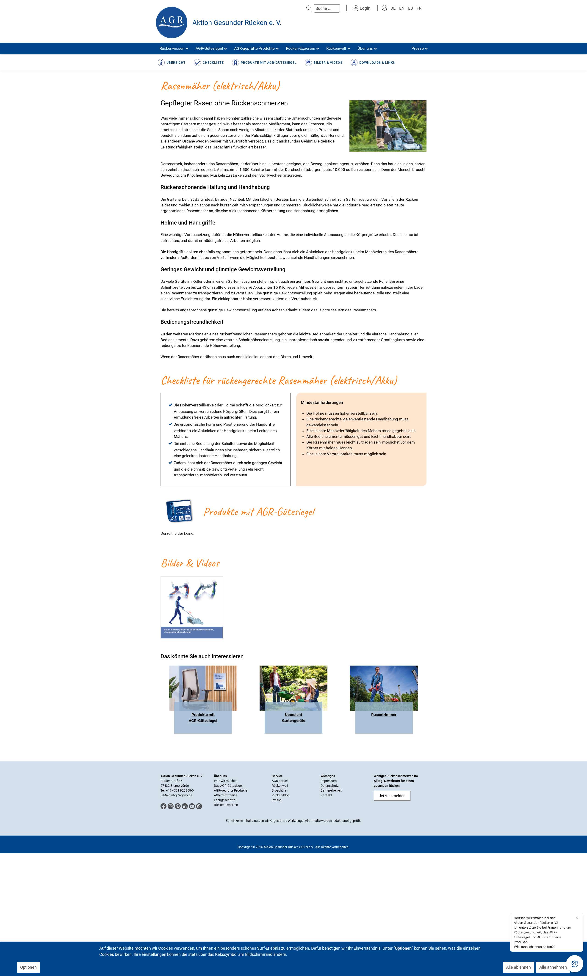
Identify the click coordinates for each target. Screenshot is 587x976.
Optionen (28, 967)
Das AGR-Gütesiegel (228, 785)
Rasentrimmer (383, 714)
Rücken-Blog (281, 795)
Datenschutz (330, 785)
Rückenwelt (280, 785)
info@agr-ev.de (181, 795)
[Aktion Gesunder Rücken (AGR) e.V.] (171, 22)
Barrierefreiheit (331, 790)
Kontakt (326, 795)
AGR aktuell (280, 781)
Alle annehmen (553, 967)
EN (401, 8)
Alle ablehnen (518, 967)
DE (393, 8)
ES (410, 8)
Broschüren (280, 790)
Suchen (309, 8)
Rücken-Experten (226, 805)
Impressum (329, 781)
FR (419, 8)
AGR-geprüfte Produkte (230, 790)
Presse (276, 800)
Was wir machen (225, 781)
